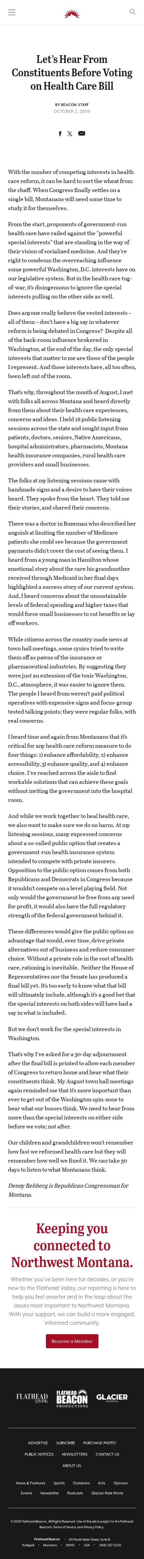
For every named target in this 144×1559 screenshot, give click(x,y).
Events (26, 1493)
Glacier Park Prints (107, 1493)
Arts (101, 1483)
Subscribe (65, 1443)
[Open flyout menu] (11, 12)
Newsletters (74, 1454)
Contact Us (107, 1454)
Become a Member (72, 1341)
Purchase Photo (99, 1443)
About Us (72, 1466)
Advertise (38, 1443)
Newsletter (50, 1493)
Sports (59, 1483)
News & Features (30, 1483)
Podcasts (75, 1493)
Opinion (121, 1483)
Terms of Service (64, 1527)
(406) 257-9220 (110, 1545)
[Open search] (133, 12)
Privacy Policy (93, 1527)
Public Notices (39, 1454)
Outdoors (81, 1483)
